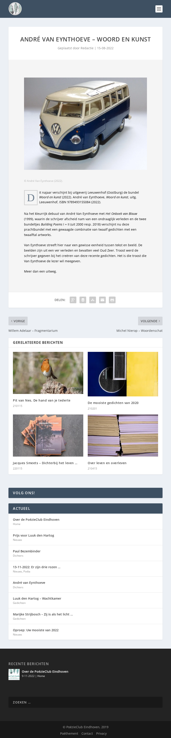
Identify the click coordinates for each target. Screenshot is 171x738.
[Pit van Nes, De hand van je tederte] (48, 373)
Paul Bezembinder (27, 551)
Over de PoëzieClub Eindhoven (36, 519)
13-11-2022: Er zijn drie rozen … (36, 567)
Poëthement (69, 733)
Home (16, 524)
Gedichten (19, 603)
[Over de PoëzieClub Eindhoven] (14, 674)
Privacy (101, 733)
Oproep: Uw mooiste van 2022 (36, 630)
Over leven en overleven (107, 463)
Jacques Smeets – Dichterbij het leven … (45, 463)
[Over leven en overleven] (123, 435)
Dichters (18, 556)
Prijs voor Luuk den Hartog (33, 535)
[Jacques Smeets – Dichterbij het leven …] (48, 435)
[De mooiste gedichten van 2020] (123, 374)
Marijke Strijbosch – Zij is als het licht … (43, 614)
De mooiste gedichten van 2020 (113, 403)
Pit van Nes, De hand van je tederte (42, 400)
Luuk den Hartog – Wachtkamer (37, 598)
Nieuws (17, 540)
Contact (87, 733)
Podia (26, 571)
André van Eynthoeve (29, 582)
